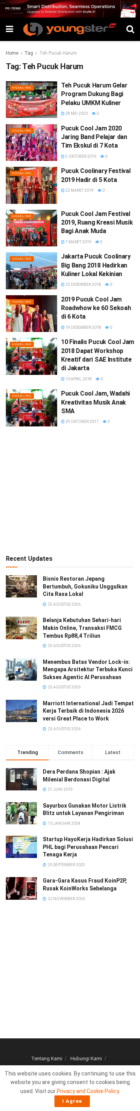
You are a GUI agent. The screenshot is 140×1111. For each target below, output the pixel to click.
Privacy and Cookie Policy (88, 1091)
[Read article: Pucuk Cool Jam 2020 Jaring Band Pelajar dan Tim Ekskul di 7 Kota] (31, 142)
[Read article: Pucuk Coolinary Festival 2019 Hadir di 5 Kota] (31, 185)
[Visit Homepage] (70, 29)
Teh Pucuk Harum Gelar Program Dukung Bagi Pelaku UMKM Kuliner (94, 94)
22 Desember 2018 (83, 284)
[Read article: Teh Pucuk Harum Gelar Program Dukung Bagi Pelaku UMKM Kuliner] (31, 99)
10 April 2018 (78, 379)
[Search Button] (130, 29)
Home (12, 53)
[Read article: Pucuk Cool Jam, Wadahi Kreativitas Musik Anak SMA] (31, 407)
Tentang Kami (46, 1058)
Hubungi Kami (86, 1058)
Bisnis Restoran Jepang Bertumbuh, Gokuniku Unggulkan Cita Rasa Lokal (85, 586)
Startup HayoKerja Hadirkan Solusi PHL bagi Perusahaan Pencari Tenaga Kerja (88, 847)
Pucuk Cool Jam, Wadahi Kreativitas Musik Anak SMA (95, 402)
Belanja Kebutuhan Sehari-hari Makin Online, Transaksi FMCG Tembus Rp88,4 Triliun (82, 627)
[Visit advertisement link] (70, 9)
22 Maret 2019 (79, 190)
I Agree (72, 1101)
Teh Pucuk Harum (58, 53)
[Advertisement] (70, 489)
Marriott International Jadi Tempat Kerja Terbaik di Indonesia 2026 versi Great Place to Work (88, 711)
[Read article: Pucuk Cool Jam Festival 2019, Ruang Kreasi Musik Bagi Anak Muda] (31, 228)
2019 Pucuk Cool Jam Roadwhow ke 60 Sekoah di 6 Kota (96, 308)
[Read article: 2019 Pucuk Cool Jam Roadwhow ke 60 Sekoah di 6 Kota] (31, 313)
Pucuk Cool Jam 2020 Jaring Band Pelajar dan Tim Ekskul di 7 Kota (94, 137)
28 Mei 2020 (76, 113)
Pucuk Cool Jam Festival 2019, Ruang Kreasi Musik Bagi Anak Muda (97, 222)
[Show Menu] (9, 29)
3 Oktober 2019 (80, 156)
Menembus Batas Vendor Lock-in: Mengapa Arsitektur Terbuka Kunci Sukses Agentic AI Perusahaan (88, 669)
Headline (22, 87)
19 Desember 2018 (83, 327)
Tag (28, 53)
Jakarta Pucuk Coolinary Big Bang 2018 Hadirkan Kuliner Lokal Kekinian (96, 265)
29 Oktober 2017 (82, 421)
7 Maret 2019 (78, 242)
